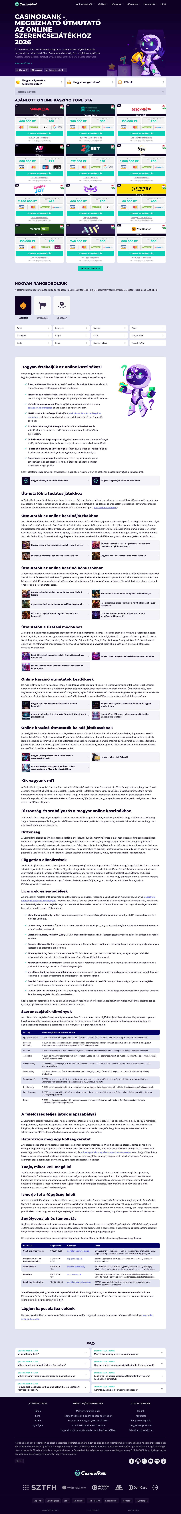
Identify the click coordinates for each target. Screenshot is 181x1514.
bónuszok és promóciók (40, 407)
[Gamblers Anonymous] (119, 1487)
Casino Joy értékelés (39, 217)
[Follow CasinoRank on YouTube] (150, 1461)
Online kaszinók (84, 4)
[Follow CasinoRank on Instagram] (138, 1461)
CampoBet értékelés (39, 257)
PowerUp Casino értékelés (90, 137)
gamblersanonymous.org (78, 1251)
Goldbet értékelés (141, 177)
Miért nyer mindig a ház (88, 1410)
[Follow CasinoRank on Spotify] (157, 1461)
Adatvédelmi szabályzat (141, 1430)
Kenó (37, 1415)
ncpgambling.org (74, 1259)
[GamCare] (138, 1487)
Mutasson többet (89, 268)
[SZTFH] (39, 1487)
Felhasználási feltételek (50, 1510)
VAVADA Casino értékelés (39, 137)
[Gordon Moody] (100, 1487)
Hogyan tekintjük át (141, 1420)
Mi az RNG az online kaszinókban (88, 1425)
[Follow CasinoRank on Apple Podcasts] (163, 1461)
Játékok (102, 4)
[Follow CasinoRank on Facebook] (131, 1461)
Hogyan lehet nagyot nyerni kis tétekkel (88, 1420)
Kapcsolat (141, 1415)
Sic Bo (38, 1420)
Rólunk (140, 1410)
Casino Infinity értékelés (141, 137)
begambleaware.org (76, 1266)
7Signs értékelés (90, 217)
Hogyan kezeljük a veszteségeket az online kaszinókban (88, 1430)
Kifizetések (132, 4)
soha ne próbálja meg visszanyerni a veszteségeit (106, 1152)
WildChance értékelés (141, 257)
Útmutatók (149, 4)
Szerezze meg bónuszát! (39, 133)
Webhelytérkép (133, 1510)
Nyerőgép (38, 1425)
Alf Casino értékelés (90, 257)
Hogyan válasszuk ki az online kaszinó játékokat (88, 1415)
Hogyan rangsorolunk (141, 1425)
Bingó (38, 1410)
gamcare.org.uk (74, 1274)
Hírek (163, 4)
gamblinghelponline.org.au (79, 1282)
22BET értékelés (90, 177)
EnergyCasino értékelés (141, 217)
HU (18, 1461)
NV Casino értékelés (39, 177)
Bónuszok (116, 4)
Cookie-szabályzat (93, 1510)
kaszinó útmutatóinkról (105, 507)
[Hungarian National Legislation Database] (74, 1487)
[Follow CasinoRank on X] (144, 1461)
